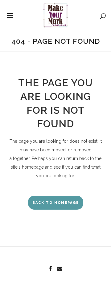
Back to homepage (55, 203)
